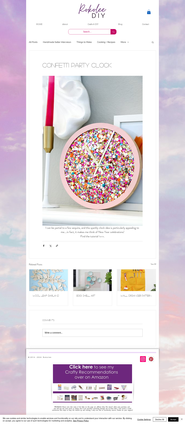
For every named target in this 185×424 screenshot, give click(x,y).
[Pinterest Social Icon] (151, 359)
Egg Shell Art (86, 295)
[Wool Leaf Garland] (48, 280)
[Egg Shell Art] (92, 280)
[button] (149, 12)
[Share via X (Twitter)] (50, 245)
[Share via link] (57, 245)
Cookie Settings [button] (144, 419)
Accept (173, 419)
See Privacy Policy (81, 420)
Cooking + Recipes (106, 42)
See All (153, 264)
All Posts (33, 42)
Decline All (159, 419)
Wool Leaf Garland (46, 295)
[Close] (181, 419)
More (123, 42)
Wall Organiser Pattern (135, 295)
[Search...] (113, 31)
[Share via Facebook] (43, 245)
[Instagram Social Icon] (143, 359)
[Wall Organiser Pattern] (136, 280)
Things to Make (84, 42)
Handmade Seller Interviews (57, 42)
